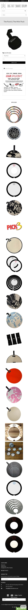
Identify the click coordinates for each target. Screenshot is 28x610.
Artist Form (3, 566)
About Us (3, 565)
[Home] (14, 6)
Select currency (14, 597)
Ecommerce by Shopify (22, 604)
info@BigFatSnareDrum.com (12, 588)
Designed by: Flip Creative (7, 567)
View (14, 116)
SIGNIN (2, 0)
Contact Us (21, 608)
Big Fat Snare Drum (9, 604)
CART (23, 0)
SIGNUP (7, 0)
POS (15, 604)
